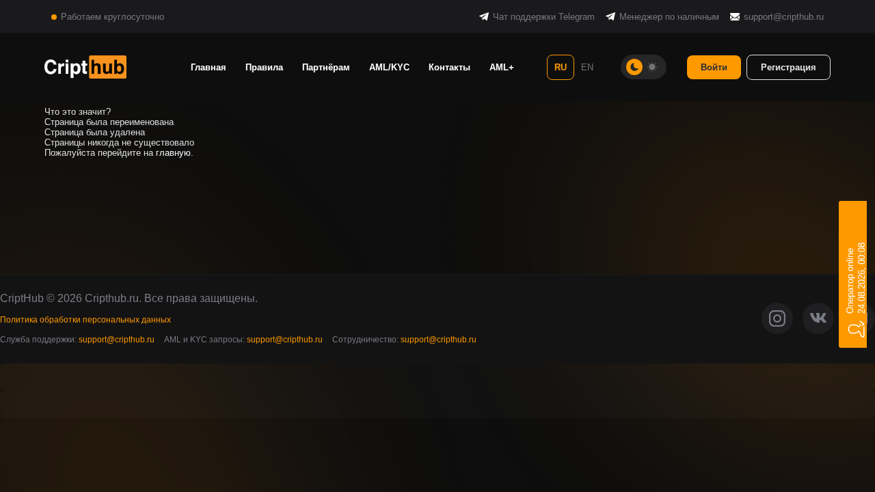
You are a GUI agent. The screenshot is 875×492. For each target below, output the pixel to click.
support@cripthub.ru (784, 17)
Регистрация (788, 67)
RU (560, 67)
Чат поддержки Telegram (544, 17)
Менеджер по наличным (669, 17)
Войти (714, 67)
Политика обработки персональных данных (85, 320)
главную (173, 153)
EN (587, 67)
